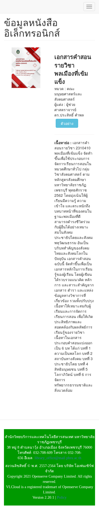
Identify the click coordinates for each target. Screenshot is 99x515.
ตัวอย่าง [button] (67, 123)
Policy (62, 497)
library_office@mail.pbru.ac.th (58, 458)
